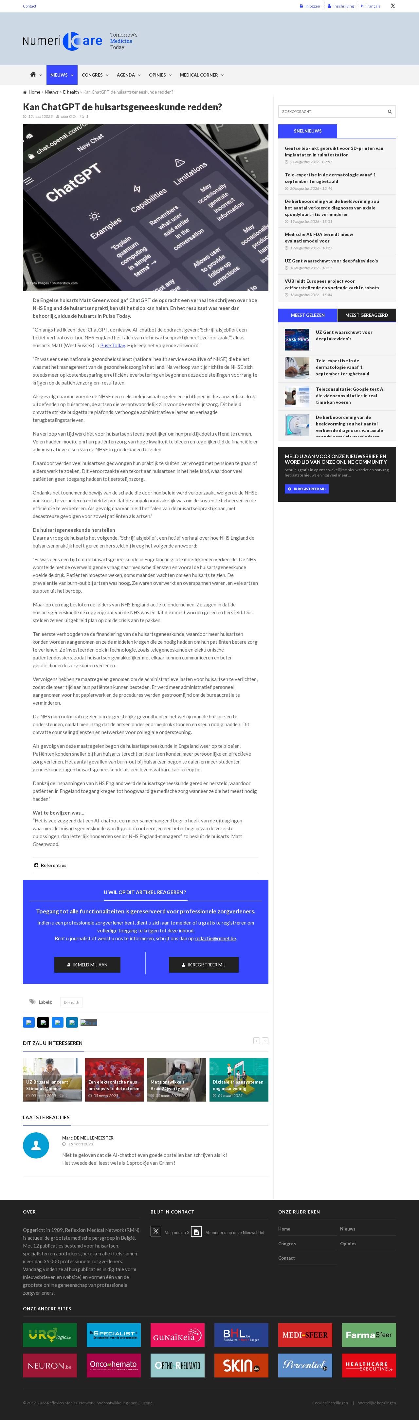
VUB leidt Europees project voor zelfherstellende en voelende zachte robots (332, 284)
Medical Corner (199, 75)
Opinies (157, 75)
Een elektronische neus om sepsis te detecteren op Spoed (113, 1088)
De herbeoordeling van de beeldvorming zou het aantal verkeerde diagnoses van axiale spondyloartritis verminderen (332, 208)
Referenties (53, 865)
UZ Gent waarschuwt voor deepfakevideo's (331, 260)
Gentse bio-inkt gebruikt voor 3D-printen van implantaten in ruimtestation (334, 151)
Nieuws (59, 75)
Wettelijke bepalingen (377, 1402)
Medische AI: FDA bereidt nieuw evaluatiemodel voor (319, 237)
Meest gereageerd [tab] (366, 315)
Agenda (126, 75)
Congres (92, 75)
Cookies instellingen (330, 1402)
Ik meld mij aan (90, 964)
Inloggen (312, 6)
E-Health (71, 1002)
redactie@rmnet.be (215, 938)
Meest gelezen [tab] (308, 315)
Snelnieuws (308, 131)
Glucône (145, 1402)
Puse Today (112, 345)
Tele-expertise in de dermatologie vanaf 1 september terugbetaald (330, 178)
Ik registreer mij (207, 964)
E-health (71, 92)
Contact (29, 6)
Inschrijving (344, 6)
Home (34, 92)
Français (373, 6)
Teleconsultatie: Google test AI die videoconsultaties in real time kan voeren (350, 395)
